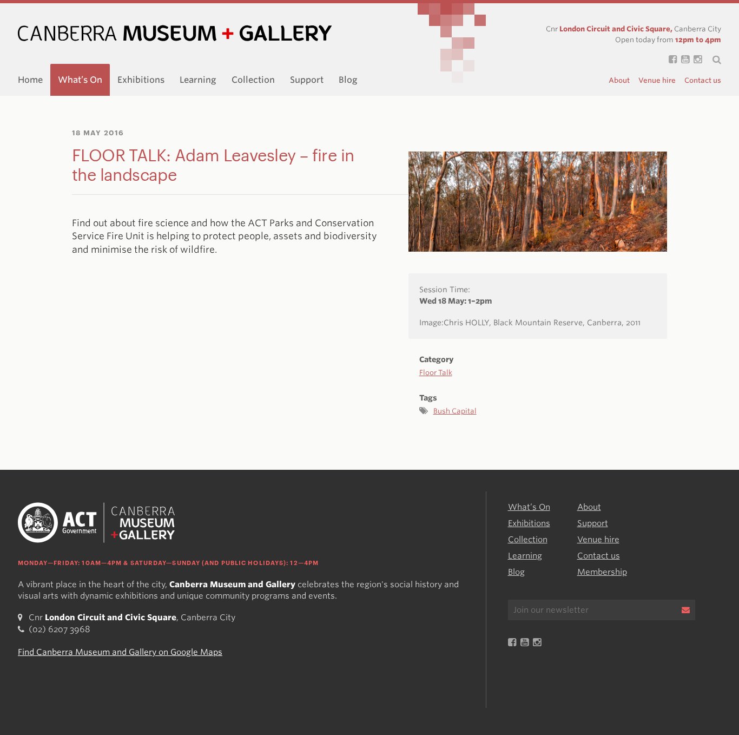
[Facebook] (670, 59)
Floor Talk (435, 373)
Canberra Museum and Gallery (175, 33)
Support (307, 80)
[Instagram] (695, 59)
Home (30, 80)
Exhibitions (140, 80)
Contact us (702, 80)
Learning (198, 80)
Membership (602, 572)
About (619, 80)
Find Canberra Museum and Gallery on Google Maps (120, 652)
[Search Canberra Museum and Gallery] (711, 59)
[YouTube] (683, 59)
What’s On (80, 80)
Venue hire (657, 80)
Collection (253, 80)
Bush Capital (455, 411)
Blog (348, 80)
